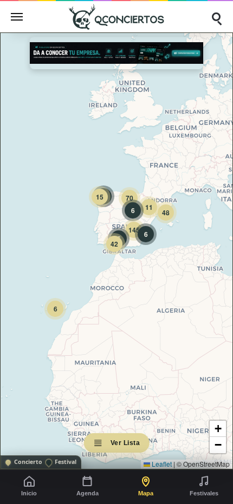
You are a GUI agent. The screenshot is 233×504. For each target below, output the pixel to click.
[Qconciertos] (116, 16)
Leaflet (161, 463)
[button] (55, 309)
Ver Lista (125, 443)
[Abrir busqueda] (216, 16)
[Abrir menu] (16, 16)
